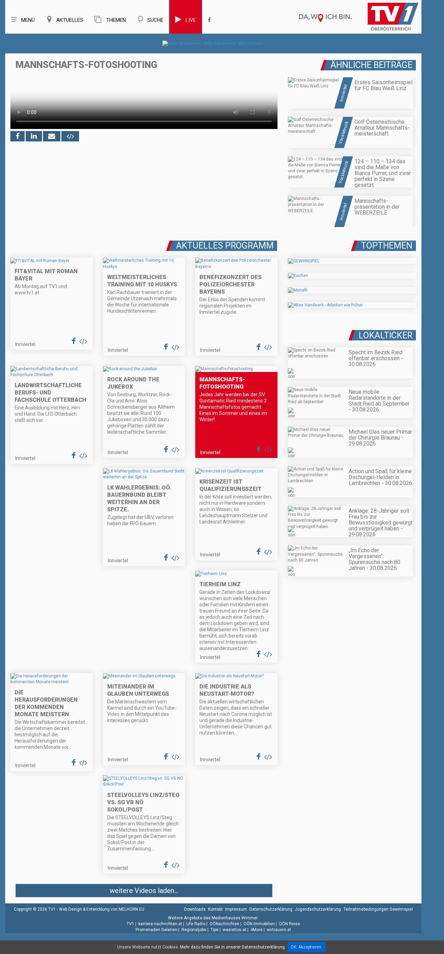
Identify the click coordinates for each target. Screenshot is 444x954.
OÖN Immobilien (259, 923)
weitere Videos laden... (144, 890)
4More (256, 929)
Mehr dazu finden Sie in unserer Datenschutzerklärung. (233, 947)
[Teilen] (51, 136)
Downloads (195, 909)
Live (191, 20)
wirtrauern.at (279, 929)
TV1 (130, 923)
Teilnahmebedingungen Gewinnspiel (378, 909)
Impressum (236, 909)
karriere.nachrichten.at (160, 923)
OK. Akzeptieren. (306, 947)
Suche (155, 20)
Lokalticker (385, 335)
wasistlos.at (234, 929)
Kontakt (215, 909)
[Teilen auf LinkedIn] (34, 136)
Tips (215, 929)
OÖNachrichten (224, 923)
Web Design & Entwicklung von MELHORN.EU (101, 909)
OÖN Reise (289, 923)
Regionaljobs (193, 929)
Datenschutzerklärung (270, 909)
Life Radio (195, 923)
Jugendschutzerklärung (318, 909)
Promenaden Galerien (156, 929)
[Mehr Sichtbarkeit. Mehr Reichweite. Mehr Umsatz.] (213, 43)
